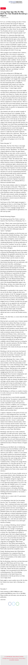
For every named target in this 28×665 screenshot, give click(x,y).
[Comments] (17, 603)
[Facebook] (9, 603)
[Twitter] (13, 603)
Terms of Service (14, 658)
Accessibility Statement (14, 660)
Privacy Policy (22, 658)
